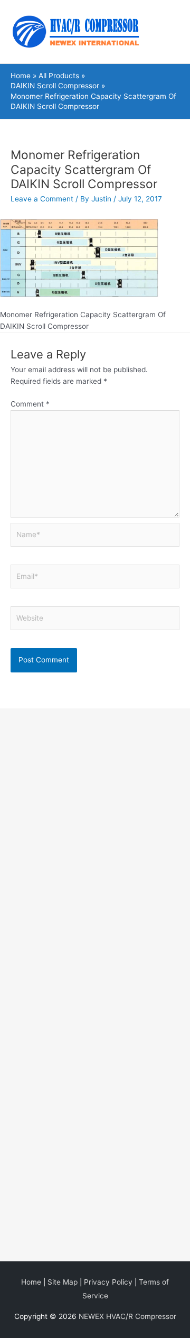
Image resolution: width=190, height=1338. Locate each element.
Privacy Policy (108, 1282)
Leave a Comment (42, 199)
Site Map (63, 1282)
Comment (30, 404)
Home (31, 1282)
